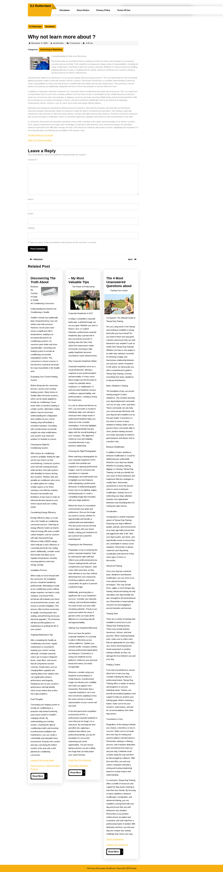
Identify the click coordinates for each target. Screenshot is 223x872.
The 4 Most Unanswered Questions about (119, 282)
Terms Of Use (123, 10)
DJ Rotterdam (40, 6)
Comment (33, 160)
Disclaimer (64, 10)
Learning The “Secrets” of (117, 845)
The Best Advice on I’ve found (40, 135)
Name (31, 199)
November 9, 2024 (39, 43)
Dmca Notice (83, 10)
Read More (38, 777)
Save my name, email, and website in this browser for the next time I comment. (63, 242)
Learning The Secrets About (42, 760)
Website (31, 228)
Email (31, 213)
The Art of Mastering (114, 839)
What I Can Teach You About (40, 140)
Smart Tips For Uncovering (79, 760)
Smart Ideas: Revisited (78, 766)
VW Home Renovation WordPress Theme (104, 868)
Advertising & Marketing (51, 49)
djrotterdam (58, 43)
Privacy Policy (103, 10)
